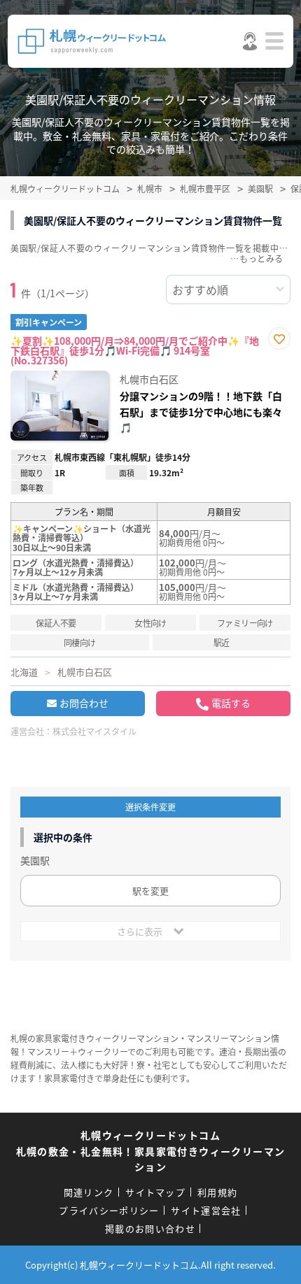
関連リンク (89, 1192)
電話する (231, 703)
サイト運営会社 (206, 1210)
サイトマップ (155, 1192)
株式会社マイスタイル (94, 731)
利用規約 (217, 1192)
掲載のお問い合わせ (150, 1228)
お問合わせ (83, 703)
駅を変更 (150, 890)
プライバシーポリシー (109, 1210)
